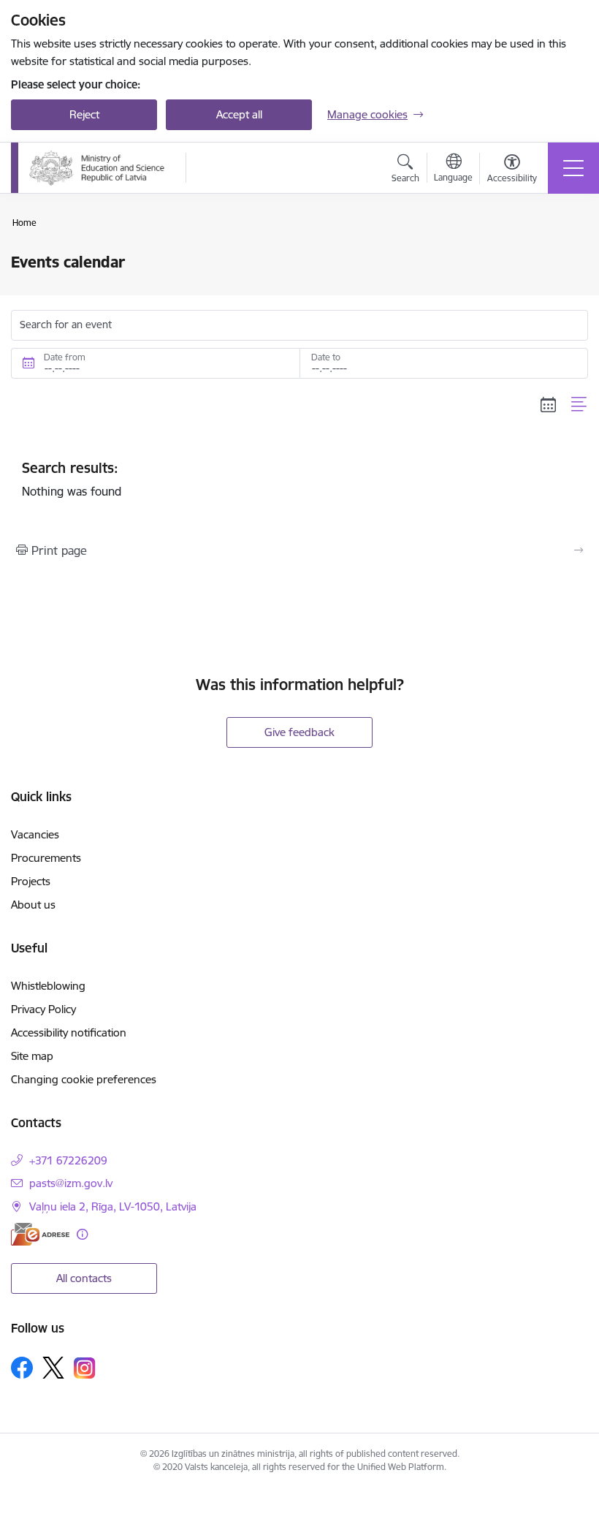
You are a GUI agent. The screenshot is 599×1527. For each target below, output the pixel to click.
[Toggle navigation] (573, 168)
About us (33, 905)
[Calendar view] (549, 404)
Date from (64, 357)
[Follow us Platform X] (53, 1368)
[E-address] (40, 1234)
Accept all (239, 114)
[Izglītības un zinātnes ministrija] (98, 168)
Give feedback (299, 732)
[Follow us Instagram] (85, 1368)
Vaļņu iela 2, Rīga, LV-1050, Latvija (113, 1206)
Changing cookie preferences (83, 1079)
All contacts (84, 1278)
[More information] (82, 1234)
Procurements (46, 858)
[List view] (579, 404)
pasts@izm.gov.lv (70, 1183)
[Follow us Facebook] (22, 1368)
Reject (84, 114)
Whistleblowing (48, 986)
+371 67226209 (68, 1160)
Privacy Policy (43, 1009)
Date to (325, 357)
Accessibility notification (68, 1032)
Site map (32, 1056)
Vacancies (35, 834)
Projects (30, 881)
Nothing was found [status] (71, 479)
